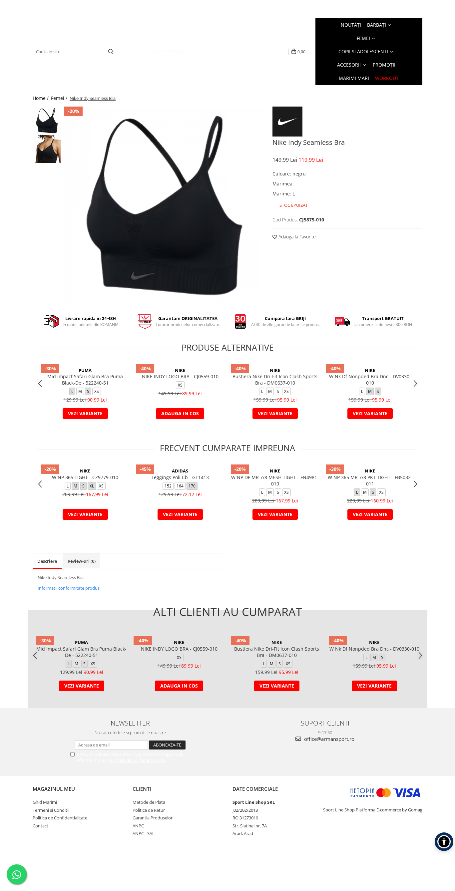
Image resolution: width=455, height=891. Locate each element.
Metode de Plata (149, 802)
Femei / (60, 98)
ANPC (138, 826)
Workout (387, 78)
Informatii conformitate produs (69, 588)
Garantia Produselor (153, 818)
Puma (85, 370)
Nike (180, 370)
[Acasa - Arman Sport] (169, 51)
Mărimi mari (354, 78)
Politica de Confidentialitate (138, 760)
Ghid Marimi (45, 802)
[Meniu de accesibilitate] (444, 841)
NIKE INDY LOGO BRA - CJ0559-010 (180, 376)
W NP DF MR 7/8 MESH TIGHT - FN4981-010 (275, 480)
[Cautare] (111, 51)
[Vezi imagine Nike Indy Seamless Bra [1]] (47, 149)
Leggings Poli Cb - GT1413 (180, 477)
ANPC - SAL (144, 833)
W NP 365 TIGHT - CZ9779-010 (85, 477)
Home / (41, 98)
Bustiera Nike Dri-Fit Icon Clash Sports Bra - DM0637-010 (274, 379)
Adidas (180, 471)
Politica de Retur (149, 810)
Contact (40, 826)
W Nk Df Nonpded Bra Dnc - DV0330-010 (370, 379)
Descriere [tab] (47, 561)
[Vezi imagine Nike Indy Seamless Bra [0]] (47, 121)
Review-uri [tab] (82, 561)
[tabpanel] (163, 206)
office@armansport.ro (328, 739)
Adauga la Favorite (296, 236)
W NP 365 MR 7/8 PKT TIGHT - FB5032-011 (370, 480)
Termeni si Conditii (51, 810)
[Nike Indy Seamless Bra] (163, 206)
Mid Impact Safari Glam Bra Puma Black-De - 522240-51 (85, 379)
